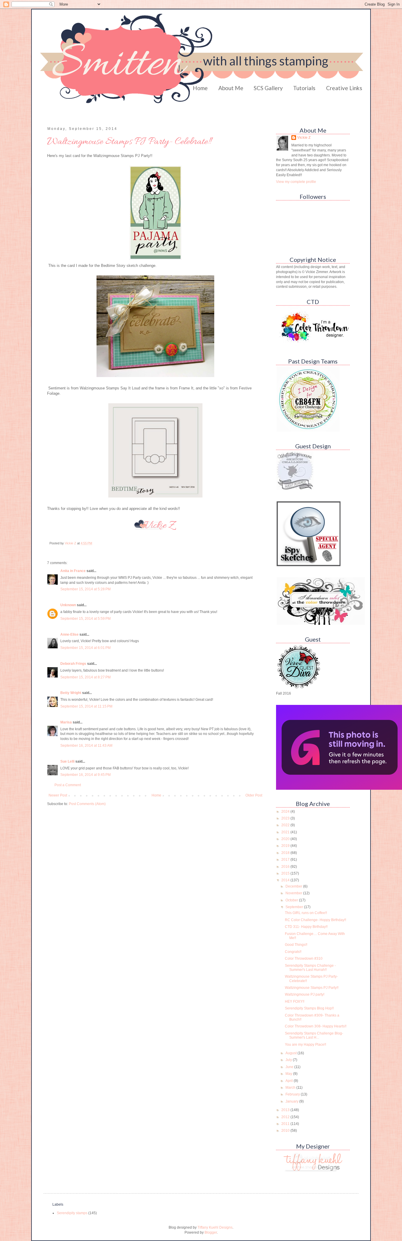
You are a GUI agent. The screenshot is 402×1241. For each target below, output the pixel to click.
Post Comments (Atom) (87, 804)
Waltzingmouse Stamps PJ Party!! (311, 988)
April (289, 1081)
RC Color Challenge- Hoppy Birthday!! (315, 920)
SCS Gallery (268, 88)
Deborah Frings (73, 664)
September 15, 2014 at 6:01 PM (85, 648)
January (292, 1101)
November (294, 893)
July (289, 1060)
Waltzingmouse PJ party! (304, 994)
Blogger (211, 1232)
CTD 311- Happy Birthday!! (306, 927)
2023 (285, 818)
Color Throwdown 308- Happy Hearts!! (315, 1026)
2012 (285, 1117)
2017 (285, 859)
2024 (285, 811)
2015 (285, 873)
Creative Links (344, 88)
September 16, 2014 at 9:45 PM (85, 775)
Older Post (253, 795)
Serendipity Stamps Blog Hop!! (309, 1008)
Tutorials (304, 88)
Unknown (68, 605)
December (294, 886)
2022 (285, 825)
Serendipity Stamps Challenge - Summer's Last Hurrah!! (310, 968)
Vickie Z (303, 137)
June (289, 1067)
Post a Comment (67, 785)
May (289, 1074)
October (292, 900)
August (291, 1053)
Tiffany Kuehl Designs (214, 1227)
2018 (285, 853)
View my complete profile (296, 182)
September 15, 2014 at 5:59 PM (85, 619)
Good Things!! (296, 945)
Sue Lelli (67, 761)
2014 (285, 880)
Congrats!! (293, 952)
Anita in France (73, 571)
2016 (285, 867)
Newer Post (58, 795)
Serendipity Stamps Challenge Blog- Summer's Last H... (314, 1035)
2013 (285, 1110)
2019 (285, 846)
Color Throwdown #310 (304, 958)
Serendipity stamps (72, 1213)
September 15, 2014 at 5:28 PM (85, 589)
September (294, 907)
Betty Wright (70, 693)
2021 (285, 832)
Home (200, 88)
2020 (285, 839)
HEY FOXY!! (294, 1001)
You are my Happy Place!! (305, 1044)
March (290, 1087)
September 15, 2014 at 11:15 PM (86, 706)
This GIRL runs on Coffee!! (306, 913)
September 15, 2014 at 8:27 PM (85, 677)
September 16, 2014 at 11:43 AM (86, 745)
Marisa (66, 722)
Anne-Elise (69, 634)
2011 (285, 1124)
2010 (285, 1130)
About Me (230, 88)
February (293, 1094)
